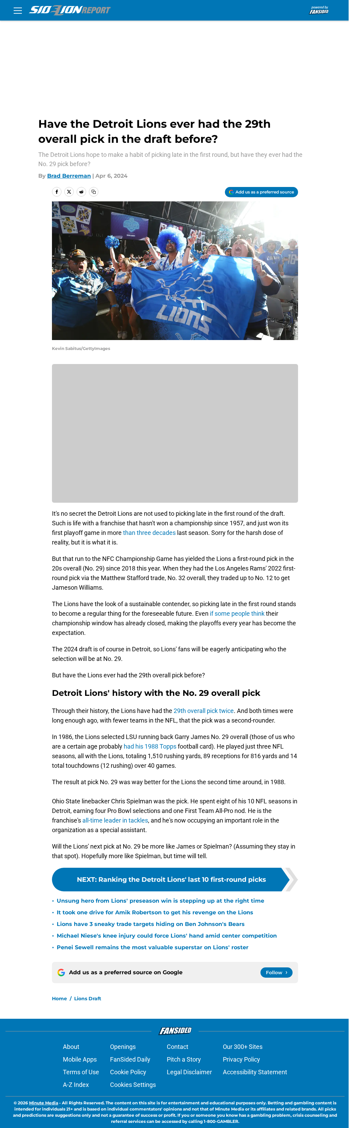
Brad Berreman (69, 176)
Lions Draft (87, 998)
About (71, 1046)
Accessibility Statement (255, 1072)
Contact (177, 1046)
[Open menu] (18, 10)
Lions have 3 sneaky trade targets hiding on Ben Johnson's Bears (151, 924)
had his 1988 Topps (150, 746)
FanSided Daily (130, 1059)
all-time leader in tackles (115, 820)
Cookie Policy (128, 1072)
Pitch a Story (184, 1059)
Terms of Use (81, 1072)
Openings (123, 1046)
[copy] (93, 192)
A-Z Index (76, 1084)
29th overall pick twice (204, 710)
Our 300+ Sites (242, 1046)
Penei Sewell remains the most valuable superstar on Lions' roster (152, 947)
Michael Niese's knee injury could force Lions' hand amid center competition (167, 935)
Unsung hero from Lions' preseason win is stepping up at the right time (160, 901)
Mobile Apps (80, 1059)
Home (59, 998)
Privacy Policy (241, 1059)
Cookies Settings (133, 1084)
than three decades (149, 532)
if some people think (238, 613)
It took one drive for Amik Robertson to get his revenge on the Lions (155, 912)
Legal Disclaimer (189, 1072)
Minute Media (43, 1102)
